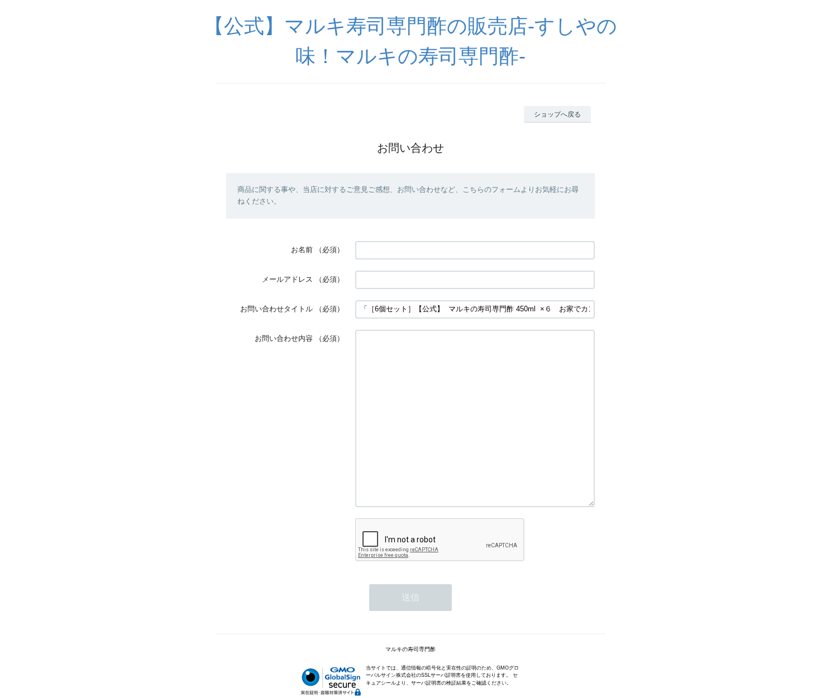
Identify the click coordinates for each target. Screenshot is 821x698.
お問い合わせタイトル (276, 309)
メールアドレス (287, 279)
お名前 (302, 249)
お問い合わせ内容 (284, 338)
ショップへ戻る (557, 114)
